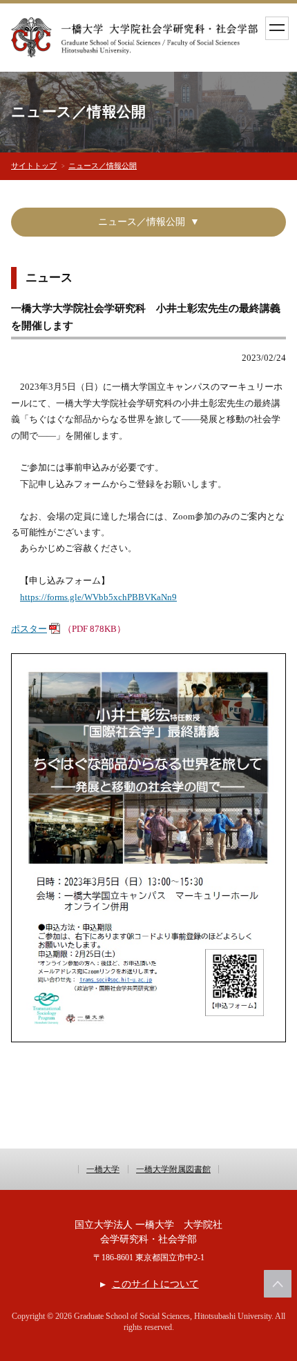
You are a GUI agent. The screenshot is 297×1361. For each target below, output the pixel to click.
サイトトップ (34, 165)
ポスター (29, 629)
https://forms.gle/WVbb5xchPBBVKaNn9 (98, 597)
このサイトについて (155, 1284)
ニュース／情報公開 (102, 165)
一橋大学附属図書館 (173, 1169)
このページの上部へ (277, 1284)
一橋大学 (102, 1169)
